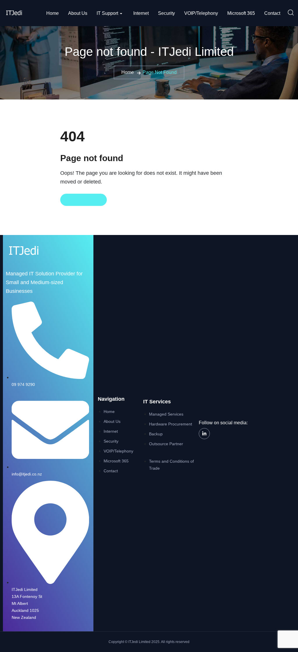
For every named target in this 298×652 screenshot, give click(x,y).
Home (52, 13)
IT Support (107, 13)
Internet (141, 13)
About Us (77, 13)
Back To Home (83, 199)
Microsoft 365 (241, 13)
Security (166, 13)
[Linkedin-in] (204, 433)
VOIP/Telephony (201, 13)
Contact (272, 13)
